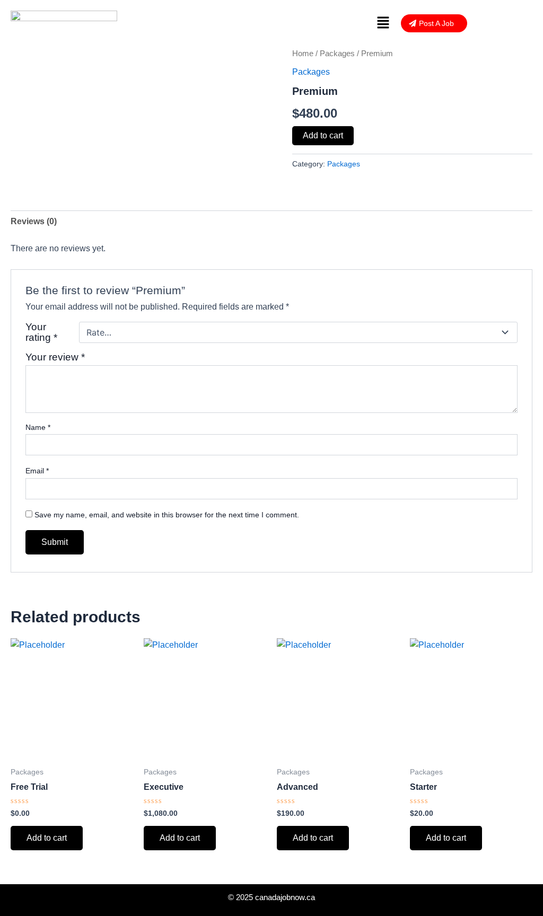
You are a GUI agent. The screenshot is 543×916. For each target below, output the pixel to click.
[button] (383, 23)
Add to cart (323, 135)
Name (37, 427)
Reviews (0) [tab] (34, 221)
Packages (337, 53)
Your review (55, 357)
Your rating (41, 332)
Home (302, 53)
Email (37, 470)
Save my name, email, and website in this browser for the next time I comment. (166, 514)
